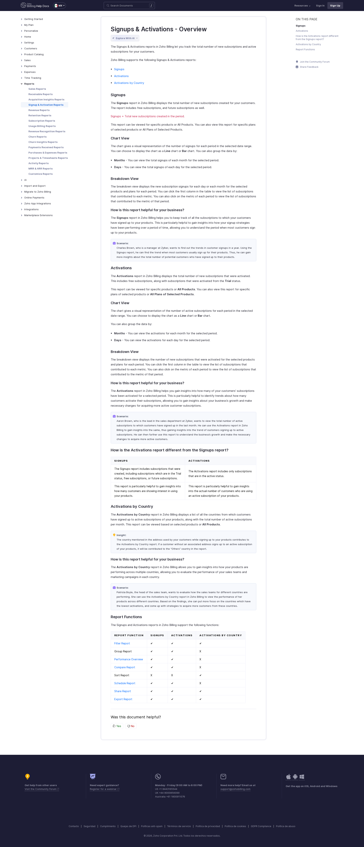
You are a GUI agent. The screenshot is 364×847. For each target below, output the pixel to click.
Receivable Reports (40, 94)
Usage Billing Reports (42, 126)
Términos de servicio (179, 826)
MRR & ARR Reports (40, 168)
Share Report (122, 691)
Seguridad (89, 826)
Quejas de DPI (128, 826)
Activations (121, 76)
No (132, 726)
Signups (119, 69)
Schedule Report (124, 683)
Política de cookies (235, 826)
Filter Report (122, 643)
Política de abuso (285, 826)
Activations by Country (129, 83)
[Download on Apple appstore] (295, 778)
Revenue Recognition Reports (46, 131)
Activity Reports (38, 163)
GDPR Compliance (261, 826)
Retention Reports (39, 115)
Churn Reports (37, 136)
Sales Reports (37, 88)
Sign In (320, 5)
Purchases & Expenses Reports (47, 152)
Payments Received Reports (46, 147)
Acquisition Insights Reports (46, 99)
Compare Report (124, 667)
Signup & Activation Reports (46, 104)
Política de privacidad (208, 826)
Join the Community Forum (314, 61)
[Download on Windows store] (302, 778)
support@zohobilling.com (235, 788)
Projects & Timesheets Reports (48, 157)
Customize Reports (40, 173)
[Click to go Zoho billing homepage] (28, 5)
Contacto (74, 826)
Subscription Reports (41, 120)
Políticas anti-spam (151, 826)
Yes (118, 726)
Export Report (123, 699)
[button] (57, 5)
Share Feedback (308, 66)
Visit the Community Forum (41, 788)
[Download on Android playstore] (288, 778)
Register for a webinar (103, 788)
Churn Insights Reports (43, 141)
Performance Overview (128, 659)
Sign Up (335, 5)
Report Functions (305, 49)
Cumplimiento (108, 826)
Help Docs (42, 6)
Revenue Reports (39, 110)
